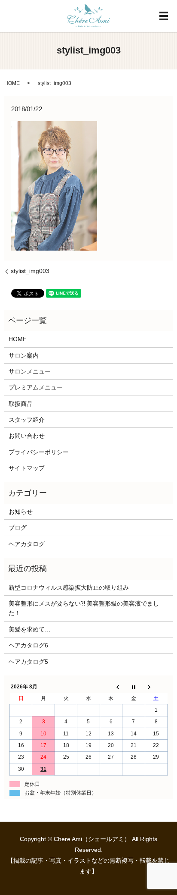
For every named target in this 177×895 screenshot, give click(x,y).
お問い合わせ (27, 435)
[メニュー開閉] (163, 16)
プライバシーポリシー (39, 452)
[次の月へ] (156, 687)
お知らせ (21, 511)
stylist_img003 (30, 270)
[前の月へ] (111, 687)
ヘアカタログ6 (28, 645)
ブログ (18, 527)
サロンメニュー (30, 371)
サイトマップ (27, 468)
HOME (12, 83)
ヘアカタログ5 (28, 661)
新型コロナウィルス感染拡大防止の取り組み (69, 587)
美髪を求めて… (30, 629)
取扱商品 (21, 403)
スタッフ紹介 (27, 419)
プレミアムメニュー (36, 387)
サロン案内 (24, 355)
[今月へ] (133, 687)
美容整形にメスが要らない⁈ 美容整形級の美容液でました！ (84, 608)
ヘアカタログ (27, 543)
